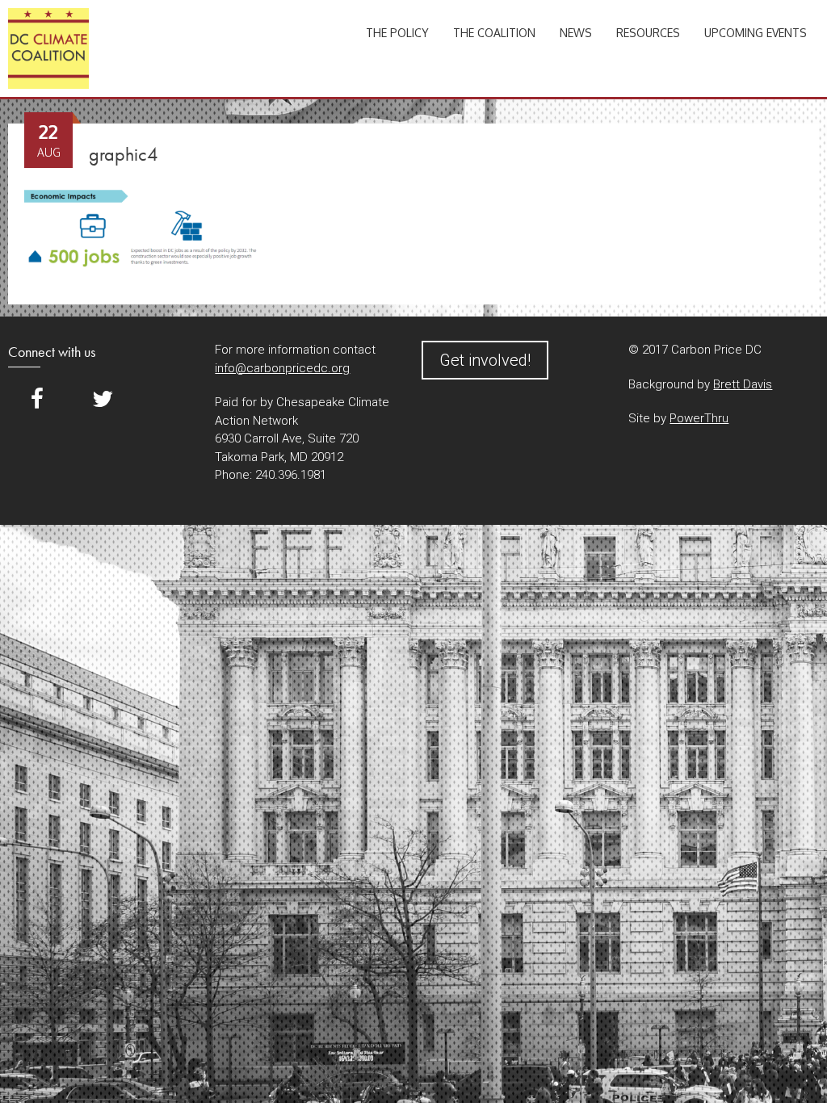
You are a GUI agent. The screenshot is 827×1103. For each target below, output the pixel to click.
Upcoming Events (755, 33)
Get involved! (485, 360)
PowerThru (699, 418)
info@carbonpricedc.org (282, 368)
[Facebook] (37, 399)
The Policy (397, 33)
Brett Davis (742, 384)
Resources (648, 33)
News (576, 33)
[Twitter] (102, 399)
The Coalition (494, 33)
